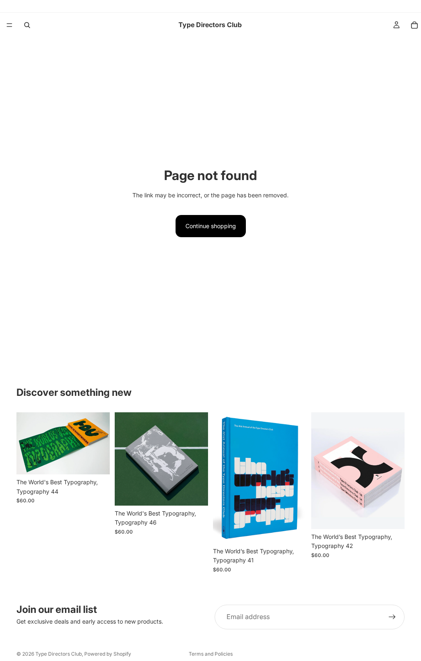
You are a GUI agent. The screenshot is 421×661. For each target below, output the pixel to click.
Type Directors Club (58, 654)
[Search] (27, 25)
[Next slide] (101, 444)
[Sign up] (392, 617)
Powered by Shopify (107, 654)
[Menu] (9, 25)
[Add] (97, 461)
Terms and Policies (211, 654)
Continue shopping (210, 225)
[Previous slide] (25, 444)
